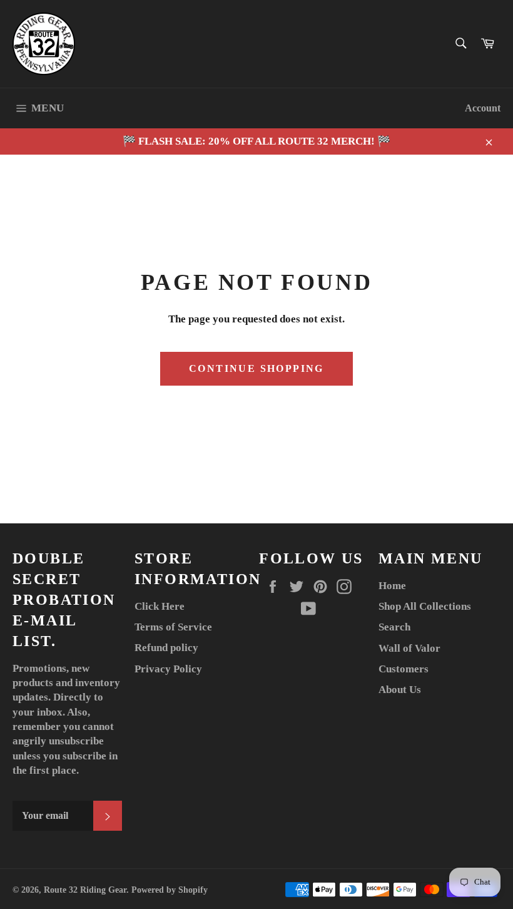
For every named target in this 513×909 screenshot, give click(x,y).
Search (394, 627)
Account (482, 108)
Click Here (160, 606)
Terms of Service (173, 627)
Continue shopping (256, 368)
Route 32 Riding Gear (85, 890)
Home (392, 586)
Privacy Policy (168, 669)
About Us (399, 690)
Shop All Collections (424, 606)
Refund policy (166, 648)
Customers (403, 669)
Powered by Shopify (169, 890)
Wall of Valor (409, 648)
